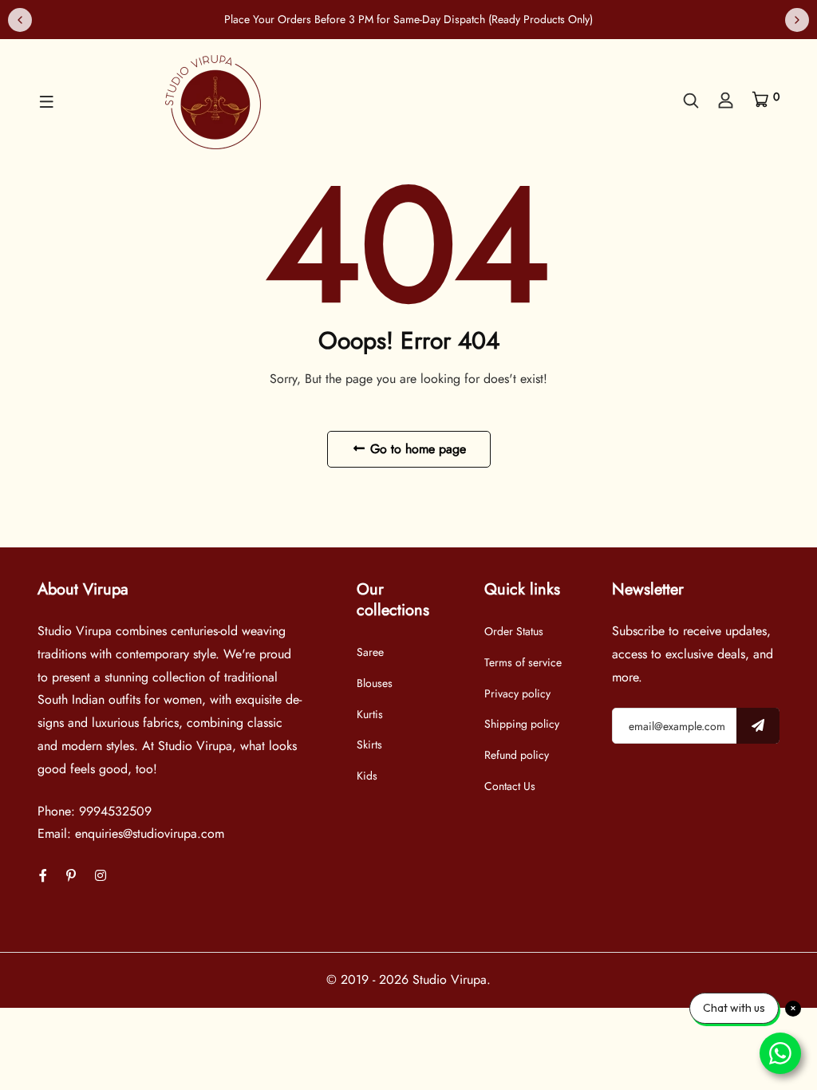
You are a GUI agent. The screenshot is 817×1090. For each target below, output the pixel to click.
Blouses (375, 683)
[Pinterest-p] (71, 876)
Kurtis (370, 714)
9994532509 (115, 811)
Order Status (513, 631)
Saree (370, 652)
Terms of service (523, 662)
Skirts (369, 744)
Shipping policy (521, 724)
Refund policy (516, 755)
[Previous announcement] (20, 20)
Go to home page (416, 449)
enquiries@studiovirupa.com (149, 833)
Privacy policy (517, 693)
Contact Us (509, 786)
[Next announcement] (797, 20)
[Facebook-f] (43, 876)
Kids (367, 776)
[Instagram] (100, 876)
